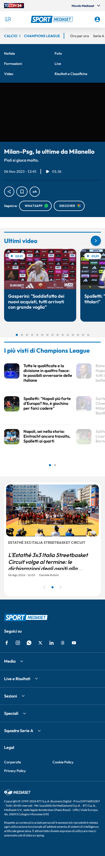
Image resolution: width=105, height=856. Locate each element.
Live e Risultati (17, 678)
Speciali (11, 713)
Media (10, 661)
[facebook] (6, 642)
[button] (52, 19)
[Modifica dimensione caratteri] (35, 192)
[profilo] (97, 19)
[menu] (7, 19)
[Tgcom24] (14, 5)
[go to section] (96, 241)
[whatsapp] (29, 642)
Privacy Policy (15, 770)
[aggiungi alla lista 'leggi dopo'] (22, 192)
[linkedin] (51, 642)
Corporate (12, 762)
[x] (40, 642)
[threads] (62, 642)
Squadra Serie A (18, 730)
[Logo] (52, 19)
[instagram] (17, 642)
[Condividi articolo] (9, 192)
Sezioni (10, 695)
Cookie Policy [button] (62, 762)
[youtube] (73, 642)
